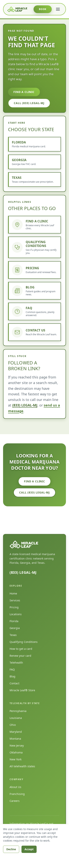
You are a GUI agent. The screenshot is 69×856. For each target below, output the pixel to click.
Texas (13, 635)
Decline (11, 849)
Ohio (13, 725)
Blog (12, 676)
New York (15, 759)
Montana (15, 738)
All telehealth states (22, 766)
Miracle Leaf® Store (22, 690)
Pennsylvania (18, 711)
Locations (16, 614)
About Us (15, 787)
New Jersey (17, 745)
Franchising (17, 794)
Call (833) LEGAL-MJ (29, 103)
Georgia (15, 628)
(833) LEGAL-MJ (24, 405)
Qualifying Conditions (24, 642)
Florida (14, 621)
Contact (14, 683)
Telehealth (16, 662)
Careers (15, 801)
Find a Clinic (23, 92)
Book (42, 9)
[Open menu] (58, 9)
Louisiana (16, 718)
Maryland (16, 731)
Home (13, 593)
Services (15, 600)
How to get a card (21, 649)
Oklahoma (16, 752)
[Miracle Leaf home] (17, 9)
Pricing (14, 607)
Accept (29, 849)
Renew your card (20, 655)
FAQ (12, 669)
